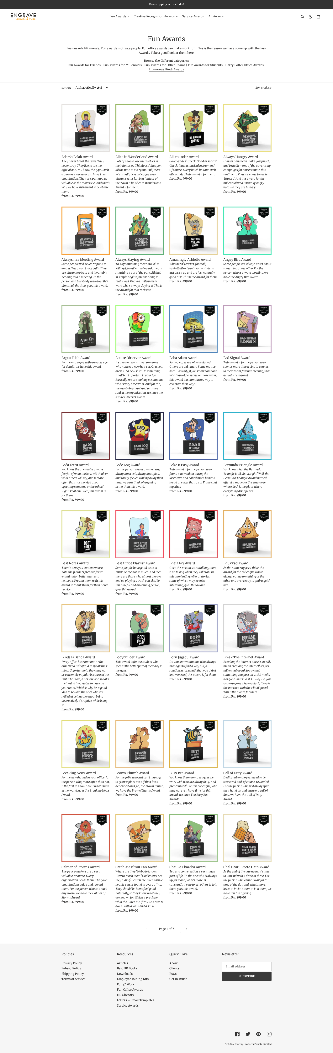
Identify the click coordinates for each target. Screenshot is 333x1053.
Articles (122, 963)
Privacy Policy (71, 963)
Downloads (125, 974)
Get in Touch (178, 979)
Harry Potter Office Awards (244, 65)
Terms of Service (73, 979)
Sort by (66, 87)
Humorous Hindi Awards (166, 69)
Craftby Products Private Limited (253, 1044)
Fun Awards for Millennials (122, 65)
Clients (174, 968)
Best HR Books (127, 968)
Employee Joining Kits (133, 979)
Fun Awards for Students (205, 65)
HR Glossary (125, 995)
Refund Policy (71, 968)
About (173, 963)
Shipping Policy (72, 974)
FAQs (173, 974)
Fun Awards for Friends (84, 65)
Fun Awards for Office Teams (164, 65)
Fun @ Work (126, 984)
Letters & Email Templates (135, 1000)
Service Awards (128, 1005)
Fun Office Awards (130, 989)
